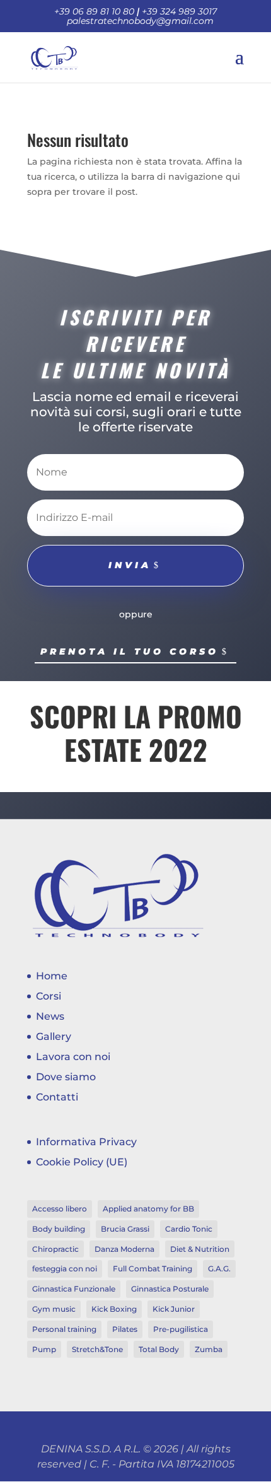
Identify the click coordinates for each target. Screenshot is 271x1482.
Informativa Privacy (86, 1142)
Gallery (53, 1036)
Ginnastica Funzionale (73, 1288)
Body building (58, 1229)
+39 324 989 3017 (179, 11)
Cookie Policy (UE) (81, 1162)
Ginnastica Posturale (170, 1288)
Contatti (57, 1097)
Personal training (64, 1329)
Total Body (159, 1349)
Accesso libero (59, 1208)
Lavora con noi (73, 1057)
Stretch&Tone (97, 1349)
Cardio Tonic (188, 1229)
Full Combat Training (152, 1268)
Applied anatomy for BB (148, 1208)
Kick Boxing (114, 1309)
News (50, 1016)
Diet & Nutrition (199, 1249)
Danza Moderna (124, 1249)
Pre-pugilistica (180, 1329)
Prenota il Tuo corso (129, 651)
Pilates (124, 1329)
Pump (44, 1349)
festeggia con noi (64, 1268)
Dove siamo (66, 1077)
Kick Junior (174, 1309)
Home (51, 976)
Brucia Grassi (125, 1229)
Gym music (54, 1309)
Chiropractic (55, 1249)
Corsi (48, 996)
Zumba (208, 1349)
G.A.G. (219, 1268)
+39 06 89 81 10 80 (94, 11)
